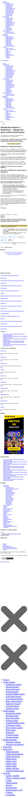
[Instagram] (13, 541)
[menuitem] (6, 679)
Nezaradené (5, 516)
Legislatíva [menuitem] (10, 795)
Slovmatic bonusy (9, 500)
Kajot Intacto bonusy (10, 10)
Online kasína (6, 16)
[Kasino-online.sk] (5, 60)
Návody (7, 52)
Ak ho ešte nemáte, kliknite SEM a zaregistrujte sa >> (15, 186)
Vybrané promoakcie (7, 525)
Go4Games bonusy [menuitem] (14, 696)
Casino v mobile (9, 48)
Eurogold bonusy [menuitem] (13, 689)
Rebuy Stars (8, 26)
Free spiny (5, 34)
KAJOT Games (6, 509)
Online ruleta (8, 43)
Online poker (8, 42)
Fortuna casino (9, 21)
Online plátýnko (9, 44)
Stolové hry (5, 35)
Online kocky (8, 41)
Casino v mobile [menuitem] (12, 775)
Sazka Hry (8, 27)
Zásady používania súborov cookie (10, 548)
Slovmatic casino (4, 328)
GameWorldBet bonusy (10, 8)
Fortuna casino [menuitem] (12, 720)
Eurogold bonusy (9, 6)
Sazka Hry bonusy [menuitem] (13, 703)
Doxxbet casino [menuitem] (12, 715)
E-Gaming (5, 506)
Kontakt (4, 549)
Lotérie (7, 50)
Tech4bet (5, 523)
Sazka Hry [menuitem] (10, 732)
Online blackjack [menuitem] (13, 756)
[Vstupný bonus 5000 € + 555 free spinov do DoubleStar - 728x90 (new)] (14, 155)
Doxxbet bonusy (9, 5)
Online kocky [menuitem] (11, 761)
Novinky (5, 47)
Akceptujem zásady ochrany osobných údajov (11, 533)
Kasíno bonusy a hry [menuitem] (14, 790)
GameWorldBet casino (10, 22)
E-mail (2, 532)
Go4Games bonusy (10, 9)
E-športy (7, 56)
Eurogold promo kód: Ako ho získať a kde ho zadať (13, 341)
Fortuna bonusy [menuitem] (12, 691)
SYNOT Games (6, 522)
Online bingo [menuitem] (11, 759)
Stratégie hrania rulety (10, 45)
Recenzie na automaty (10, 33)
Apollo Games (6, 485)
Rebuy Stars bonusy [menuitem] (14, 701)
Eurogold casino (9, 20)
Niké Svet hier (9, 495)
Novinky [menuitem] (6, 773)
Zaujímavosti (8, 54)
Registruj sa (3, 217)
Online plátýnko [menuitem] (12, 768)
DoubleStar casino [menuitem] (13, 713)
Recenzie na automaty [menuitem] (15, 744)
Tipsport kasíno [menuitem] (12, 737)
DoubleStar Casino (8, 247)
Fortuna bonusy (9, 7)
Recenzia (2, 215)
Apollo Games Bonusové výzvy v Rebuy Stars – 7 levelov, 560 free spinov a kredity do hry (15, 475)
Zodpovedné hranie (7, 546)
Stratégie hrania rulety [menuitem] (15, 771)
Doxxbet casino (9, 19)
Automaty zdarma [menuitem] (13, 742)
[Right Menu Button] (14, 675)
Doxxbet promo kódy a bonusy (12, 488)
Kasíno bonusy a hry (10, 55)
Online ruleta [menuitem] (11, 766)
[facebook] (9, 541)
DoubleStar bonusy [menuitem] (14, 684)
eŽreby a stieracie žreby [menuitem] (16, 778)
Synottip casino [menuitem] (12, 735)
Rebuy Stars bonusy (10, 12)
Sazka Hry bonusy (9, 13)
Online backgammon (10, 37)
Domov (4, 543)
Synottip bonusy (9, 14)
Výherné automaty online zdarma (10, 526)
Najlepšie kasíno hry (7, 514)
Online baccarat (9, 36)
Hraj (1, 354)
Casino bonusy (6, 2)
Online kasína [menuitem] (9, 711)
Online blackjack (9, 38)
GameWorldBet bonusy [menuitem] (15, 694)
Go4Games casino (9, 23)
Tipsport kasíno (9, 29)
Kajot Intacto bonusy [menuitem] (14, 699)
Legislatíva (8, 57)
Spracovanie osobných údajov (9, 547)
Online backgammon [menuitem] (14, 754)
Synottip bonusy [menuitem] (12, 706)
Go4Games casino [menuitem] (13, 725)
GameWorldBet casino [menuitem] (15, 723)
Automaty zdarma (9, 31)
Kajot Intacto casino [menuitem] (14, 727)
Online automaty (6, 30)
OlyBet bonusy (9, 497)
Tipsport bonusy (9, 15)
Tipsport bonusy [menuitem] (12, 708)
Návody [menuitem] (9, 785)
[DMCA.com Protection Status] (7, 559)
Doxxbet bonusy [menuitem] (12, 687)
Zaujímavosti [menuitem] (11, 787)
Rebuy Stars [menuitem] (11, 730)
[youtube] (5, 541)
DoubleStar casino (9, 17)
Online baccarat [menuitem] (12, 751)
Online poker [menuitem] (11, 763)
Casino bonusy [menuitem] (9, 682)
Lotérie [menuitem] (9, 780)
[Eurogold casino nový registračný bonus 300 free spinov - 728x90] (14, 244)
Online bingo (8, 40)
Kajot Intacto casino (10, 24)
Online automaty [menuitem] (10, 739)
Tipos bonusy (8, 502)
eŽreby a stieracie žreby (10, 49)
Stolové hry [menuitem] (8, 749)
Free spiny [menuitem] (7, 747)
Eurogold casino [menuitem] (12, 718)
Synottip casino (9, 28)
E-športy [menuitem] (9, 792)
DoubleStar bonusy (10, 3)
